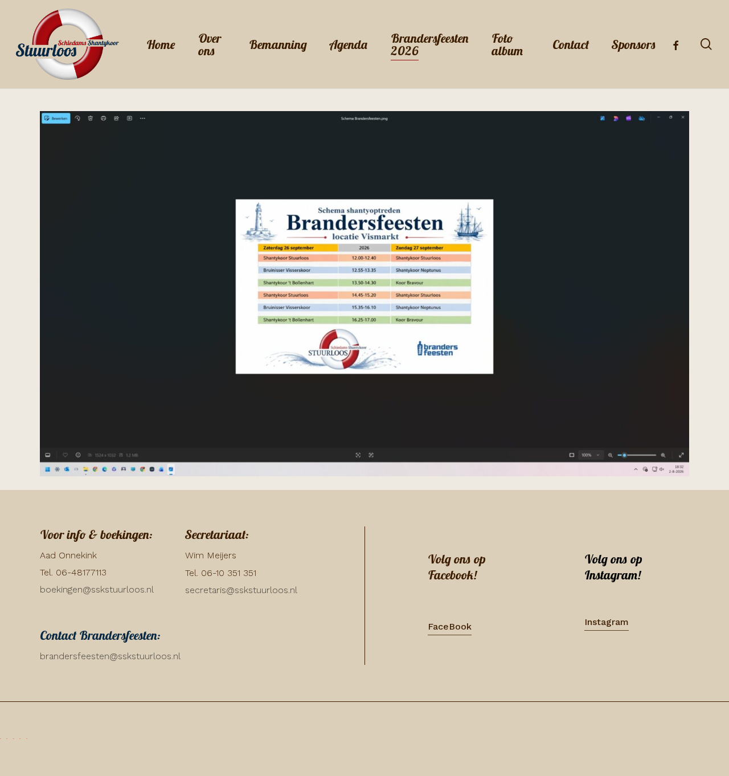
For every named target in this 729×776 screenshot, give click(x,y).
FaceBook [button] (450, 626)
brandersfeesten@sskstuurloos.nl (110, 656)
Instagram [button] (606, 621)
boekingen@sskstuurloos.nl (97, 589)
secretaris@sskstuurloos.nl (241, 590)
